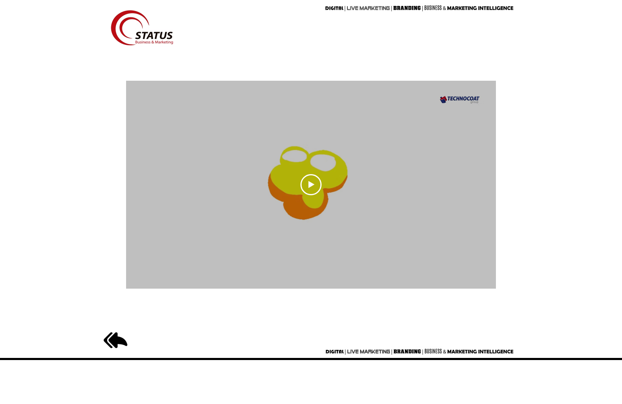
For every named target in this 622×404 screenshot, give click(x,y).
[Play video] (311, 184)
